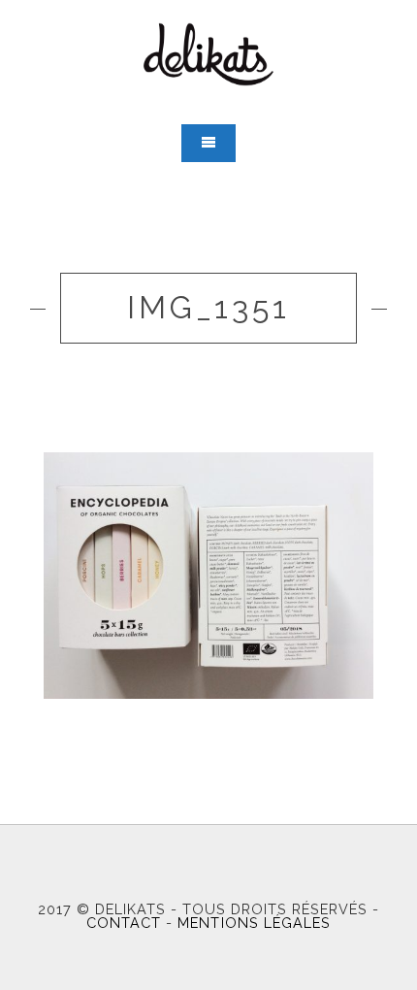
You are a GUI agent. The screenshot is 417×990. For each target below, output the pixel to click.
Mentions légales (253, 922)
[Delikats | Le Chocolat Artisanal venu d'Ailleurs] (208, 54)
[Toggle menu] (208, 143)
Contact (123, 922)
